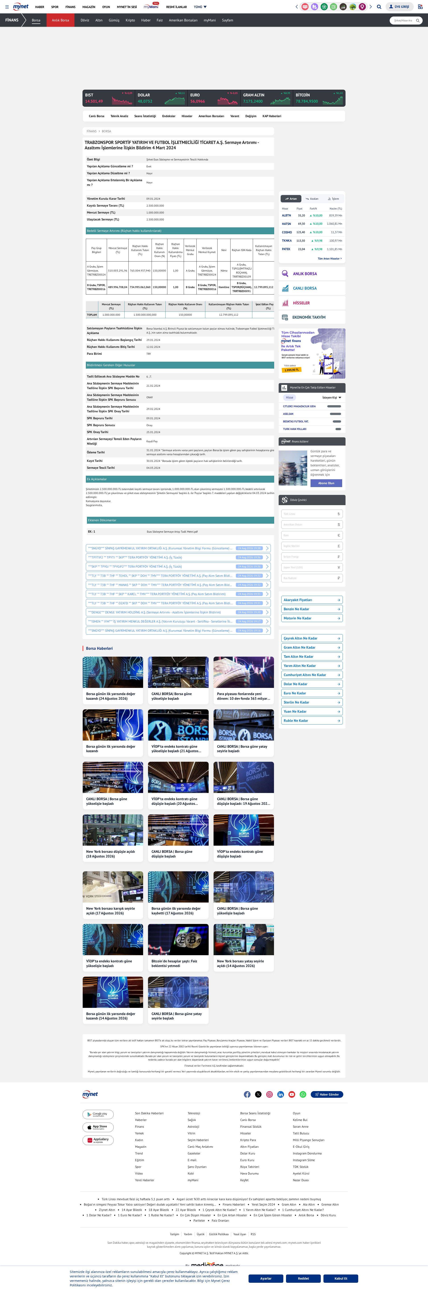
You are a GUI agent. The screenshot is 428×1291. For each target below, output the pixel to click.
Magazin (140, 1147)
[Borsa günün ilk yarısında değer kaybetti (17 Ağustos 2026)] (178, 887)
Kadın (139, 1140)
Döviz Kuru (328, 1215)
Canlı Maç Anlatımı (200, 1147)
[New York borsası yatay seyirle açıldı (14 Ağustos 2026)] (244, 939)
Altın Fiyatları (249, 1147)
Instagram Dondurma (307, 1153)
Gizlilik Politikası (219, 1234)
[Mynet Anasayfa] (21, 5)
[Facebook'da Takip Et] (247, 1094)
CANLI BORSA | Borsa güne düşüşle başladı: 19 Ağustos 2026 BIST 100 (243, 801)
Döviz (85, 20)
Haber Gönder (329, 1094)
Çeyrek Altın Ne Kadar (300, 638)
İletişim (174, 1234)
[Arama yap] (379, 6)
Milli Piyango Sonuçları (309, 1140)
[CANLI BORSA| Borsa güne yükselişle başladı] (178, 672)
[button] (7, 7)
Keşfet (244, 1180)
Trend (139, 1153)
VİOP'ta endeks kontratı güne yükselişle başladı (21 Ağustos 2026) (175, 748)
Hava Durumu (249, 1173)
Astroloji (193, 1127)
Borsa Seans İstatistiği (255, 1113)
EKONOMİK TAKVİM (308, 317)
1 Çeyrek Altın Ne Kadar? (220, 1210)
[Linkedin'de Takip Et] (280, 1094)
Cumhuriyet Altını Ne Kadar (305, 674)
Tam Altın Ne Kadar (298, 656)
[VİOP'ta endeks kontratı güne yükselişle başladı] (113, 939)
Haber (145, 20)
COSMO (287, 232)
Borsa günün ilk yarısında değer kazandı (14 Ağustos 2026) (110, 1016)
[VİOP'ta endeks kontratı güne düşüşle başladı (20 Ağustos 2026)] (178, 777)
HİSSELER (301, 302)
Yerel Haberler (144, 1180)
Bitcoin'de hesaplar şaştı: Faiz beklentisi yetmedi (174, 963)
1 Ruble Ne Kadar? (161, 1215)
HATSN (286, 224)
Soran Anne (301, 1127)
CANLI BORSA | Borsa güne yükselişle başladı (106, 801)
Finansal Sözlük (250, 1127)
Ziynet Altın (107, 1210)
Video (139, 1173)
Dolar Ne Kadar (295, 684)
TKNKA (287, 241)
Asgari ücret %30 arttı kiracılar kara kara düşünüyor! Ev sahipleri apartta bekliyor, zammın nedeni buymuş (249, 1199)
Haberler (141, 1120)
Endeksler (168, 116)
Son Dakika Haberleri (149, 1113)
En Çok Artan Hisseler (232, 1215)
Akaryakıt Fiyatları (298, 600)
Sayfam (227, 20)
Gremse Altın (330, 1204)
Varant (234, 116)
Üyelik (200, 1234)
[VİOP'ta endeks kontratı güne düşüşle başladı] (244, 830)
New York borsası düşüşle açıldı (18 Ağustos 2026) (110, 853)
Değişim (250, 116)
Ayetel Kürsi (301, 1173)
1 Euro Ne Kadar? (130, 1215)
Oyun (296, 1113)
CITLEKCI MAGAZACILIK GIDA (299, 406)
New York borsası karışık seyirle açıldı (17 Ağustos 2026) (110, 910)
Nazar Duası (301, 1180)
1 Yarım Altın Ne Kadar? (259, 1210)
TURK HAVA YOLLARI (294, 429)
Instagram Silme (304, 1160)
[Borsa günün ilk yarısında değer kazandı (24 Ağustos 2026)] (113, 672)
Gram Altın (289, 1204)
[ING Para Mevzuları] (362, 6)
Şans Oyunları (197, 1167)
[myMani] (151, 6)
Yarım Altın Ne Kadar (300, 665)
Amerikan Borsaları (183, 20)
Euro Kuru (247, 1160)
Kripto (130, 20)
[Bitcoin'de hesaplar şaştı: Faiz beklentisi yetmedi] (178, 939)
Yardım (188, 1234)
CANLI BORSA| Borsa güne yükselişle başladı (172, 696)
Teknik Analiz (119, 116)
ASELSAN (288, 413)
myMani (210, 20)
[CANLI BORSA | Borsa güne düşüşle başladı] (178, 830)
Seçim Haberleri (198, 1140)
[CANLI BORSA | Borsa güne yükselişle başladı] (113, 777)
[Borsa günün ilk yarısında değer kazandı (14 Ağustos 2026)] (113, 992)
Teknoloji (194, 1113)
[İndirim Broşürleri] (305, 6)
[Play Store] (98, 1114)
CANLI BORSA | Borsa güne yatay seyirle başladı (242, 748)
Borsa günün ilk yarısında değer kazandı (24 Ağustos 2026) (110, 696)
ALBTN (286, 215)
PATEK (286, 249)
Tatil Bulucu (301, 1133)
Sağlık (192, 1120)
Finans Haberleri (234, 1204)
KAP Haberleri (272, 116)
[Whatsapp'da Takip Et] (303, 1094)
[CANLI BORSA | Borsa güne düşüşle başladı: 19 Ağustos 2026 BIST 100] (244, 777)
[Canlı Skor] (314, 6)
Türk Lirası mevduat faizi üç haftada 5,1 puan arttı (136, 1199)
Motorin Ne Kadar (297, 618)
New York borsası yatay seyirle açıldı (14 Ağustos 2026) (240, 963)
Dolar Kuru (247, 1153)
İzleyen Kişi (330, 397)
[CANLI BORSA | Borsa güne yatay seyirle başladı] (244, 725)
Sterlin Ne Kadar (296, 702)
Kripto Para (248, 1140)
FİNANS (12, 20)
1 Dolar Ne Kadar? (98, 1215)
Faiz (160, 20)
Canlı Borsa (96, 116)
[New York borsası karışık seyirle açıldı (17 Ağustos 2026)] (113, 887)
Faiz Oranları (220, 1220)
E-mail (192, 1160)
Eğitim (139, 1160)
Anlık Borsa (60, 20)
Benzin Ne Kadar (296, 609)
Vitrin (191, 1133)
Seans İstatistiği (145, 116)
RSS (253, 1234)
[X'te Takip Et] (258, 1094)
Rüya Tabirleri (249, 1167)
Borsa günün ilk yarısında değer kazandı (110, 748)
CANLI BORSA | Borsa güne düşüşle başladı (172, 853)
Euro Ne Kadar (295, 693)
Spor (138, 1167)
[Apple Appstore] (98, 1127)
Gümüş (114, 20)
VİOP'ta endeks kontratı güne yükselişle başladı (109, 963)
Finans (139, 1127)
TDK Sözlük (301, 1167)
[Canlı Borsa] (333, 6)
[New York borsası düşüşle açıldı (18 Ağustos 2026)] (113, 830)
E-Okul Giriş (301, 1147)
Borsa (36, 20)
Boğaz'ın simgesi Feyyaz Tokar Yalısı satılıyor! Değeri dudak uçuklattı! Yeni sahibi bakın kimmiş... (150, 1204)
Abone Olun (326, 483)
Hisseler (187, 116)
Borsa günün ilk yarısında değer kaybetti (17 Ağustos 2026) (176, 910)
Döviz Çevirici (298, 500)
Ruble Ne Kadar (296, 720)
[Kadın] (353, 6)
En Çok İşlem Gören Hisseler (273, 1215)
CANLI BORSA (305, 288)
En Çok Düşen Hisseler (195, 1215)
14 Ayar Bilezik (132, 1210)
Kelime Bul (300, 1120)
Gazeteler (194, 1153)
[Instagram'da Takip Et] (269, 1094)
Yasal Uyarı (239, 1234)
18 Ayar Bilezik (159, 1210)
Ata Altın (309, 1204)
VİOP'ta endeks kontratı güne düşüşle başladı (240, 853)
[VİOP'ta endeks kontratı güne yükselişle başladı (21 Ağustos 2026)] (178, 725)
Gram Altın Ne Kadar (299, 647)
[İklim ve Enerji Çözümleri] (343, 6)
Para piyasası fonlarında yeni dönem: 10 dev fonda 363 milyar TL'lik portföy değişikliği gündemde (242, 696)
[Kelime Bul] (324, 6)
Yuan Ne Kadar (295, 711)
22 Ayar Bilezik (186, 1210)
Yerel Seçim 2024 (263, 1204)
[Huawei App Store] (98, 1140)
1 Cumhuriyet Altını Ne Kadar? (303, 1210)
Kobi (191, 1173)
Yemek (139, 1133)
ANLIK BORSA (305, 273)
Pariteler (199, 1220)
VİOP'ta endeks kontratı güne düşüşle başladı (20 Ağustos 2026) (174, 801)
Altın (99, 20)
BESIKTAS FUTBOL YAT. (296, 421)
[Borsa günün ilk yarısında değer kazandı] (113, 725)
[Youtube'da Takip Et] (291, 1094)
